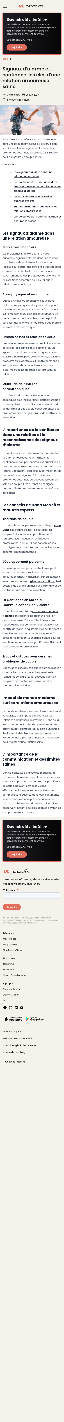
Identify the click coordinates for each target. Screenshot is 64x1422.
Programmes (10, 944)
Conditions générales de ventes (20, 1045)
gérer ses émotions (42, 581)
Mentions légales (12, 1031)
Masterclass (9, 938)
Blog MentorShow (12, 950)
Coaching (8, 964)
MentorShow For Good (15, 975)
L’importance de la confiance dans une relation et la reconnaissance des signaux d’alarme (37, 186)
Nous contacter (11, 989)
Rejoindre (16, 47)
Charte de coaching (14, 1052)
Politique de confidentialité (17, 1038)
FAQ (5, 1000)
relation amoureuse (14, 457)
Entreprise (8, 969)
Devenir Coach (11, 994)
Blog (5, 59)
